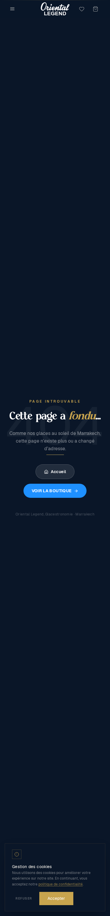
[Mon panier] (95, 9)
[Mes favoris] (82, 9)
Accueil (58, 471)
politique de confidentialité (60, 884)
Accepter (56, 898)
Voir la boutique (52, 490)
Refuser (24, 898)
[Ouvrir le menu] (12, 9)
